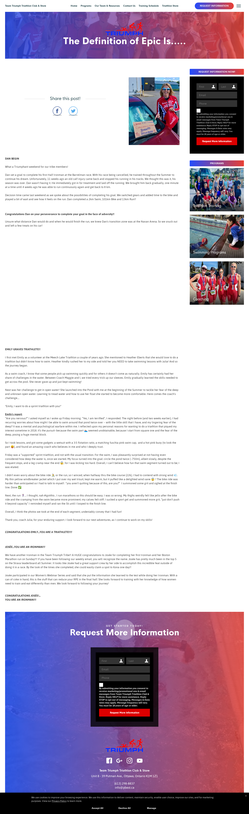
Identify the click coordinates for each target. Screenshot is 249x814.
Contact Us (129, 5)
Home (74, 5)
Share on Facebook (57, 111)
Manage (151, 808)
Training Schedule (149, 5)
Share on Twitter (73, 111)
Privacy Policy (59, 801)
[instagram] (129, 762)
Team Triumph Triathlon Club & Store (25, 5)
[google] (119, 762)
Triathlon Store (170, 5)
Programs (86, 5)
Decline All (124, 808)
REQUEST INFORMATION (214, 5)
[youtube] (139, 762)
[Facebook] (109, 762)
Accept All (97, 808)
